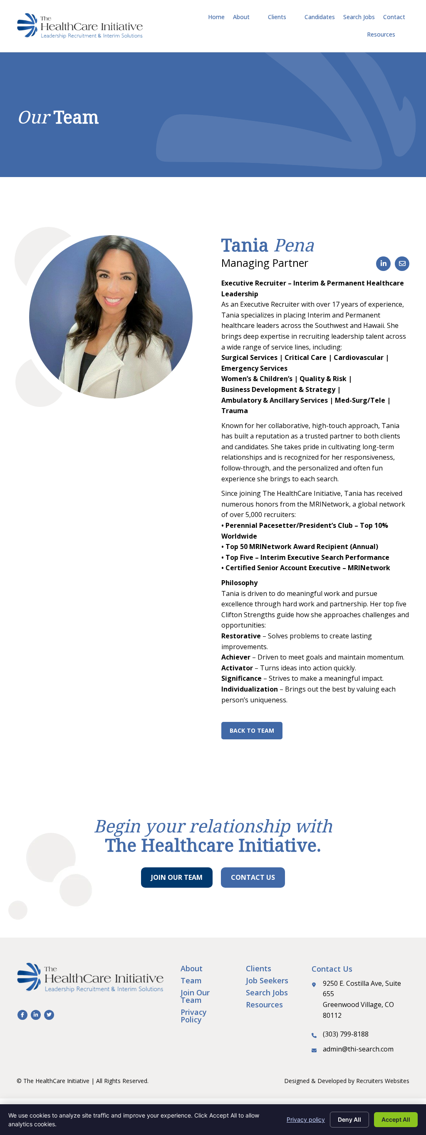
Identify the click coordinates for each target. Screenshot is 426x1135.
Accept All (395, 1119)
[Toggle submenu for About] (255, 17)
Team (191, 980)
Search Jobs (267, 992)
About (192, 968)
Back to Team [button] (252, 730)
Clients (258, 968)
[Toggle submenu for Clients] (292, 17)
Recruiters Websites (382, 1081)
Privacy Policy (194, 1015)
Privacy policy (306, 1119)
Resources (264, 1004)
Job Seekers (267, 980)
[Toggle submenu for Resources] (401, 34)
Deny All (349, 1119)
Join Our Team (195, 996)
